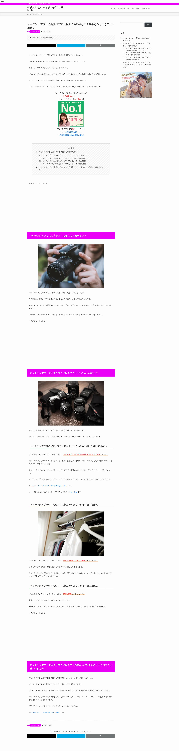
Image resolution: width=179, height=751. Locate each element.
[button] (41, 45)
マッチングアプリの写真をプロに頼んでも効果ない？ (59, 152)
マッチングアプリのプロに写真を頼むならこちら (49, 486)
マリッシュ (73, 492)
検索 (148, 25)
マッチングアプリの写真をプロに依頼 (45, 712)
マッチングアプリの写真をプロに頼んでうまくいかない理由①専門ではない (67, 158)
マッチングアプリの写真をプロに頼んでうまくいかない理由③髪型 (64, 164)
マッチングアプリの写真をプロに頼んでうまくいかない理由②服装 (64, 161)
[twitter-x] (145, 4)
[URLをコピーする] (100, 45)
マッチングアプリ (34, 31)
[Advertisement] (71, 205)
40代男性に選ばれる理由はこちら (71, 135)
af (44, 31)
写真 (48, 31)
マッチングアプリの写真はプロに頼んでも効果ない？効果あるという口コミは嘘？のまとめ (137, 65)
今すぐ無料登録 (71, 132)
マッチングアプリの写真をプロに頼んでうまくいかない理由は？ (63, 155)
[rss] (147, 4)
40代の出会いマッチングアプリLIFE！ (45, 8)
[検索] (150, 4)
